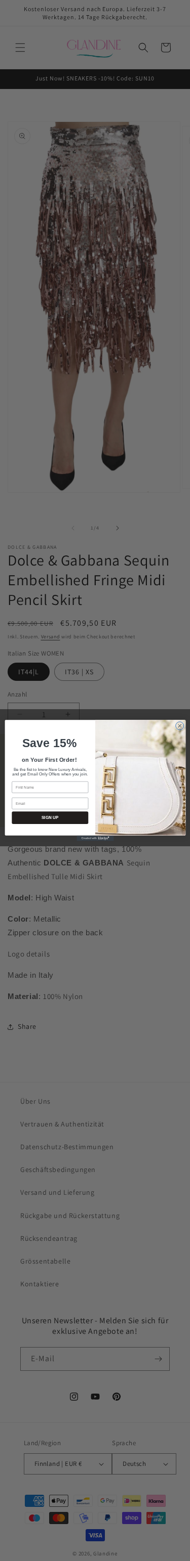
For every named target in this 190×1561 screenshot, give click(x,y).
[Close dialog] (179, 726)
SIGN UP (49, 817)
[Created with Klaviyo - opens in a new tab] (95, 838)
